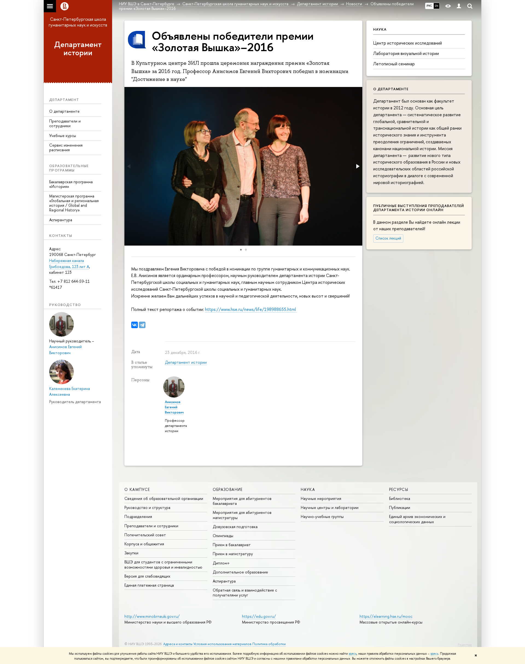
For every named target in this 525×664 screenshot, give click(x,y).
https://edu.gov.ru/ (259, 616)
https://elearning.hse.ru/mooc (386, 616)
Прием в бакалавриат (232, 544)
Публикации (399, 507)
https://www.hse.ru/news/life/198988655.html (251, 309)
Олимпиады (223, 535)
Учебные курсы (62, 135)
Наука (308, 489)
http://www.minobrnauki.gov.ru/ (152, 616)
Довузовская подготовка (235, 526)
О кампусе (137, 489)
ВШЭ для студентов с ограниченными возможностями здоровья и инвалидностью (163, 564)
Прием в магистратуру (233, 553)
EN (436, 6)
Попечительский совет (145, 534)
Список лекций (388, 238)
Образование (228, 489)
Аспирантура (60, 219)
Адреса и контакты (177, 644)
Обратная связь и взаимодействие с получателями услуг (245, 592)
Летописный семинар (394, 64)
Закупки (131, 552)
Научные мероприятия (321, 498)
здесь (353, 653)
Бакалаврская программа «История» (71, 184)
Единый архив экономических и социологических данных (417, 519)
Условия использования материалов (222, 644)
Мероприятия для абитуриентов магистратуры (242, 515)
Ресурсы (399, 489)
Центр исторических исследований (407, 43)
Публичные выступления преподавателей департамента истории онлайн (418, 207)
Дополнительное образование (240, 572)
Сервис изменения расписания (66, 147)
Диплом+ (221, 563)
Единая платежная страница (149, 585)
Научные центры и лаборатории (329, 507)
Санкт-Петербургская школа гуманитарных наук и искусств (78, 22)
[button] (357, 166)
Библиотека (399, 498)
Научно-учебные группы (322, 516)
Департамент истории (78, 48)
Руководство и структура (147, 507)
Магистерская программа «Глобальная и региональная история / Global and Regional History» (74, 202)
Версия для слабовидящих (147, 576)
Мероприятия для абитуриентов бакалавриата (242, 501)
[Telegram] (142, 325)
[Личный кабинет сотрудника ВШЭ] (459, 6)
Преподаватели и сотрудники (65, 123)
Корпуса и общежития (144, 543)
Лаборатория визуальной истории (406, 53)
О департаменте (64, 111)
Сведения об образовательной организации (163, 498)
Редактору (465, 644)
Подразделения (138, 516)
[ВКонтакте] (134, 325)
